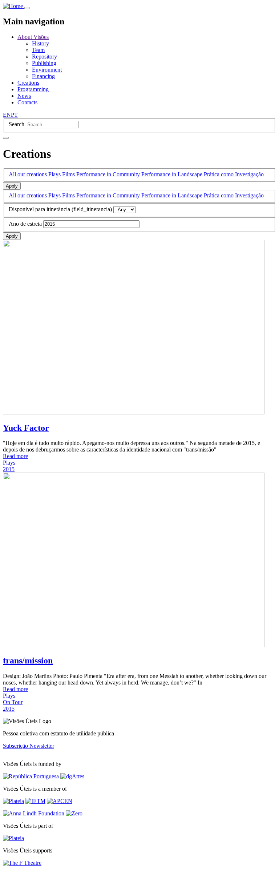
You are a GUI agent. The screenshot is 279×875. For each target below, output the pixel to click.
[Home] (13, 6)
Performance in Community (108, 174)
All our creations (28, 174)
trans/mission (28, 660)
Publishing (44, 63)
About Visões (33, 37)
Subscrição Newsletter (28, 746)
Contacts (27, 102)
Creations (28, 83)
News (24, 96)
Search (16, 124)
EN (7, 115)
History (40, 43)
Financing (43, 76)
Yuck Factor (26, 428)
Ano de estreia (25, 224)
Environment (47, 70)
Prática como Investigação (234, 174)
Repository (44, 56)
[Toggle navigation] (27, 8)
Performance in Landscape (171, 174)
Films (68, 174)
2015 (9, 469)
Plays (54, 174)
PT (14, 115)
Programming (33, 89)
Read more (15, 456)
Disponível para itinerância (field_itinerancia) (60, 209)
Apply (12, 186)
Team (38, 50)
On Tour (13, 702)
